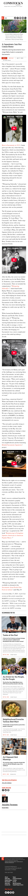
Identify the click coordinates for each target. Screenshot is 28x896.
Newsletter (7, 881)
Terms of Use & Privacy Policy (10, 861)
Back (4, 58)
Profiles (15, 880)
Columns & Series (17, 878)
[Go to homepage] (13, 4)
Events (14, 881)
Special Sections (17, 883)
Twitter (15, 18)
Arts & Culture (7, 783)
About (6, 877)
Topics (14, 877)
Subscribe (7, 878)
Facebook (18, 18)
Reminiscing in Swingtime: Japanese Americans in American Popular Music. (12, 535)
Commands (1, 895)
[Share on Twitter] (6, 790)
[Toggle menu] (5, 18)
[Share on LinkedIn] (8, 790)
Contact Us (7, 884)
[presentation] (3, 18)
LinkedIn (23, 18)
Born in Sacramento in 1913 (11, 145)
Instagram (20, 18)
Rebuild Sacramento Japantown (12, 445)
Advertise (7, 883)
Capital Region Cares (18, 884)
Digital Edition (8, 880)
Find (25, 18)
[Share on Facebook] (3, 790)
